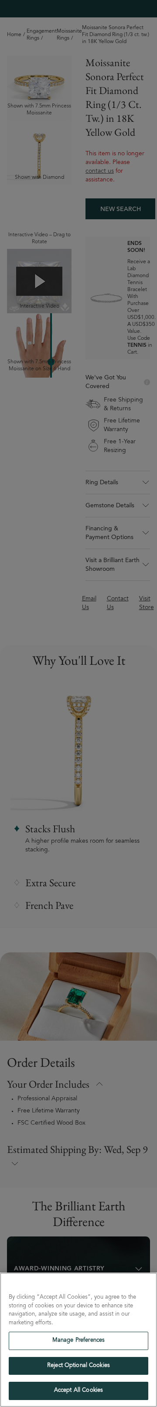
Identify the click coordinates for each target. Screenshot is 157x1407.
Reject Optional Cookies (78, 1366)
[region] (78, 1340)
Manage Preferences (78, 1340)
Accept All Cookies (78, 1391)
